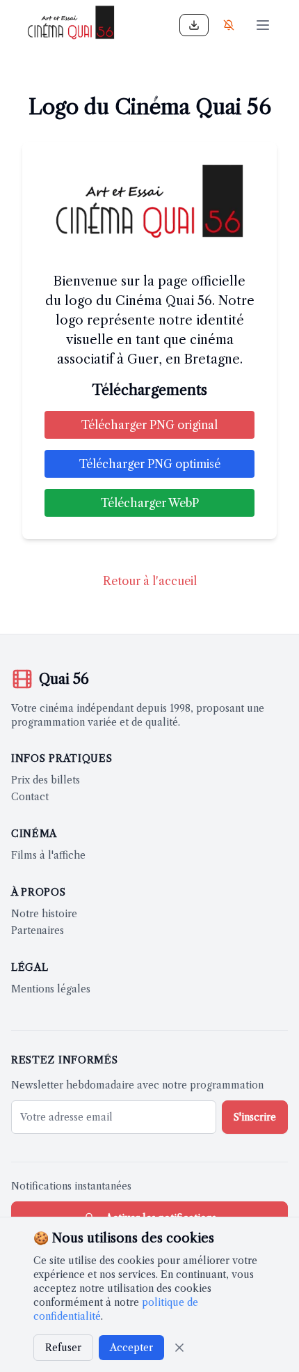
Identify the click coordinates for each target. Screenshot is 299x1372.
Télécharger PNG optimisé (149, 464)
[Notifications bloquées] (228, 25)
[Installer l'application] (194, 25)
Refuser (63, 1347)
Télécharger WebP (150, 503)
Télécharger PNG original (149, 425)
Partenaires (37, 930)
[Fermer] (179, 1347)
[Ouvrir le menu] (263, 25)
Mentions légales (50, 989)
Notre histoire (44, 913)
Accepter (131, 1347)
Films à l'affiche (48, 855)
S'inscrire (255, 1117)
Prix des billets (45, 780)
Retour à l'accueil (150, 581)
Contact (30, 796)
